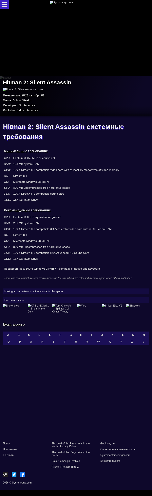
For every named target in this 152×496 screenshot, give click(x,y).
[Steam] (5, 474)
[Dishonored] (14, 308)
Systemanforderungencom (115, 455)
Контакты (8, 455)
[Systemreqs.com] (79, 4)
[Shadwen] (137, 308)
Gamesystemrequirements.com (118, 449)
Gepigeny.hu (107, 443)
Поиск (6, 443)
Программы (10, 449)
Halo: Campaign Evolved (66, 460)
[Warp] (88, 308)
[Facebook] (22, 474)
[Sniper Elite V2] (113, 308)
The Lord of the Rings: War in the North (71, 454)
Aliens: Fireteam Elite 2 (65, 466)
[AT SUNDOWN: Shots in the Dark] (39, 308)
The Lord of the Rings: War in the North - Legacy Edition (71, 445)
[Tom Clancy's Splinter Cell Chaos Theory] (63, 308)
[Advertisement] (76, 42)
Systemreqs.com (110, 460)
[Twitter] (14, 474)
